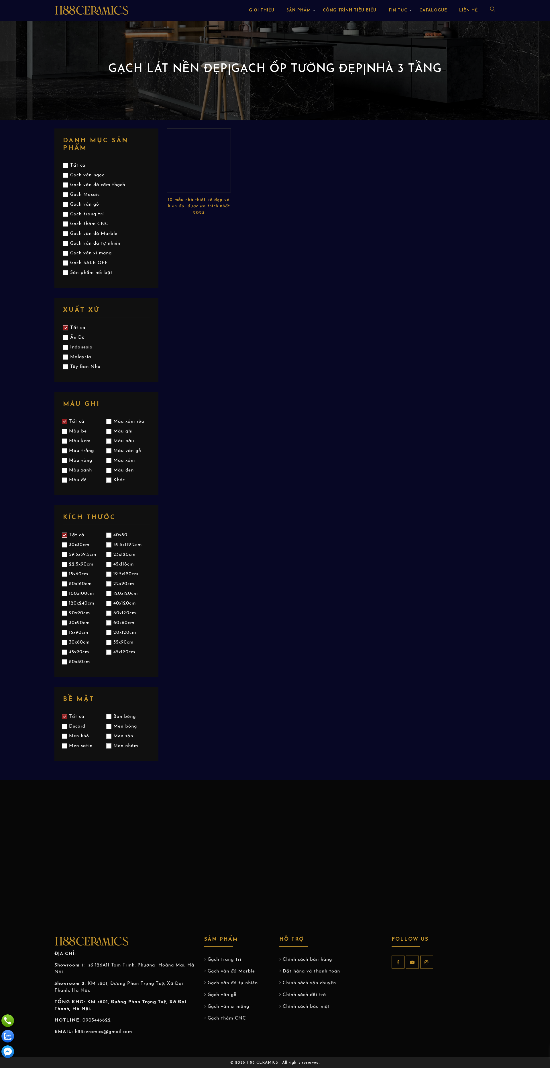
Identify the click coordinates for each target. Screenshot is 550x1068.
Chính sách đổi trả (304, 995)
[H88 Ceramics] (7, 1051)
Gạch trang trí (224, 959)
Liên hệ (468, 10)
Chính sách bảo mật (306, 1006)
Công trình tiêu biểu (349, 10)
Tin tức (397, 10)
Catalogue (433, 10)
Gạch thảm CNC (227, 1018)
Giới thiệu (261, 10)
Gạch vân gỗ (222, 995)
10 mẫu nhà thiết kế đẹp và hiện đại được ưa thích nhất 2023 (199, 206)
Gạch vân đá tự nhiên (233, 983)
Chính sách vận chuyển (309, 983)
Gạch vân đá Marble (231, 971)
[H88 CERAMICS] (91, 10)
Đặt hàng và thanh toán (311, 971)
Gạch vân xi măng (228, 1006)
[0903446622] (7, 1020)
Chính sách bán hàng (307, 959)
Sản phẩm (298, 10)
